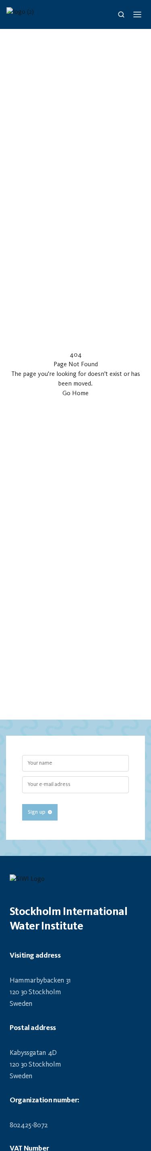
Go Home (75, 393)
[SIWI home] (75, 881)
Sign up (37, 812)
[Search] (121, 14)
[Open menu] (137, 14)
